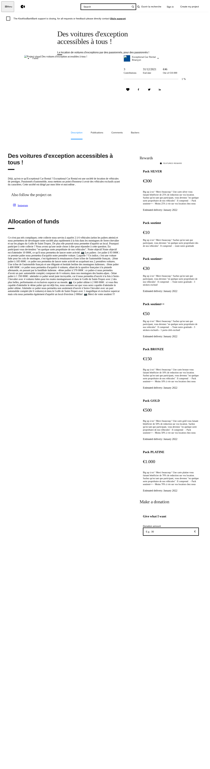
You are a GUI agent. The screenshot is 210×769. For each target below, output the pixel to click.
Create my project (189, 6)
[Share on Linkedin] (160, 89)
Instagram (23, 205)
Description (77, 132)
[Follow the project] (128, 89)
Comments (117, 132)
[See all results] (133, 6)
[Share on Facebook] (138, 89)
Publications (97, 132)
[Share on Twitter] (149, 89)
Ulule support (118, 18)
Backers (135, 132)
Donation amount (152, 526)
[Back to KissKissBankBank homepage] (20, 6)
